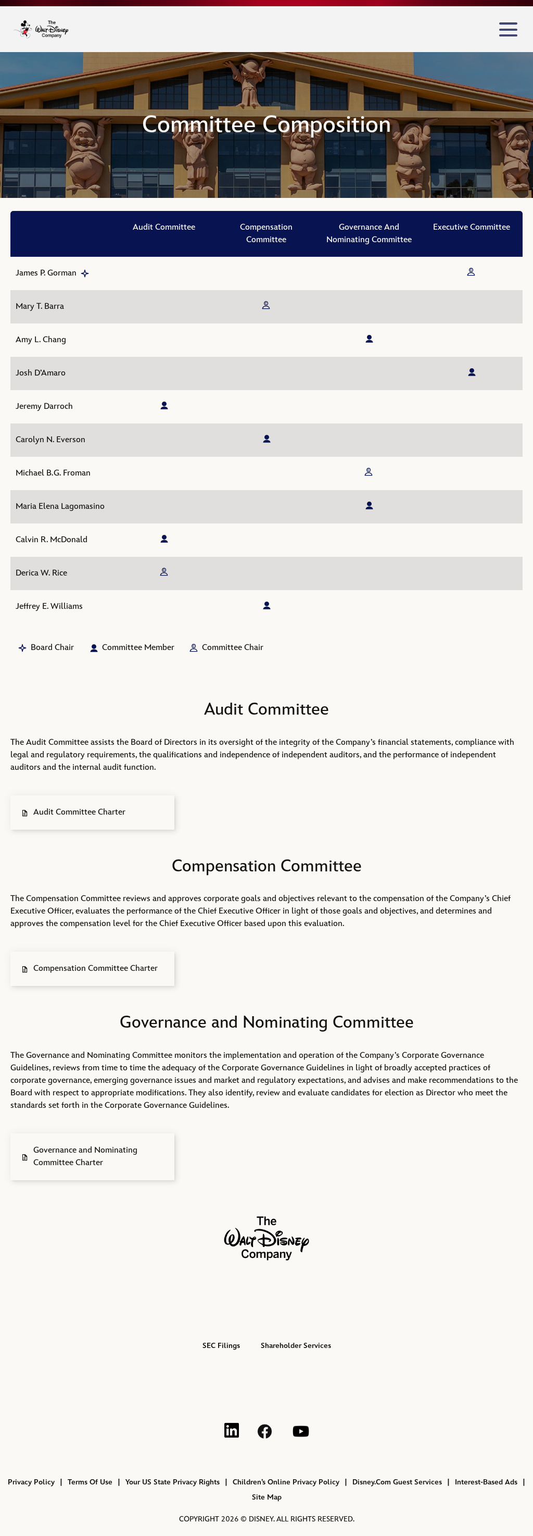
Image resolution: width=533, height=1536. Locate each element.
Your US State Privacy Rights (172, 1482)
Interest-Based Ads (486, 1482)
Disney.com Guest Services (397, 1482)
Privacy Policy (31, 1482)
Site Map (267, 1497)
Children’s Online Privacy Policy (286, 1482)
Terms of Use (90, 1482)
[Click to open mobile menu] (508, 29)
